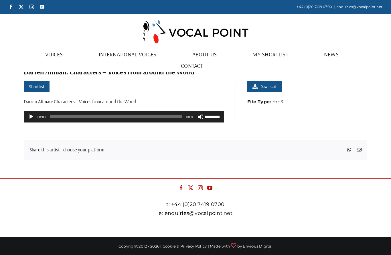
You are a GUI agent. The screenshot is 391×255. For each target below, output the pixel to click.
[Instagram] (200, 187)
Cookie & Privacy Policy (185, 246)
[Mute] (201, 117)
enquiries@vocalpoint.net (359, 7)
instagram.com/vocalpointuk (224, 227)
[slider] (213, 116)
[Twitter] (190, 187)
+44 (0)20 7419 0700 (314, 7)
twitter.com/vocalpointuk (159, 227)
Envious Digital (257, 246)
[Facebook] (181, 187)
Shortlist (36, 86)
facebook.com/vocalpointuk (95, 227)
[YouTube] (209, 187)
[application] (124, 116)
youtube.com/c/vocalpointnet (294, 227)
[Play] (31, 117)
